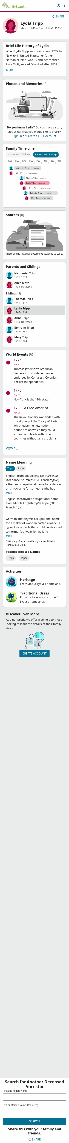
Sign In (17, 136)
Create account (34, 653)
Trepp (10, 558)
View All (12, 448)
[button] (34, 275)
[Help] (58, 5)
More (10, 70)
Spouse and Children (18, 154)
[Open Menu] (64, 5)
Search (34, 1121)
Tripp (10, 468)
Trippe (24, 558)
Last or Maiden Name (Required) (20, 1105)
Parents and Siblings (46, 154)
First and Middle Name (15, 1090)
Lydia (21, 468)
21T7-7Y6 (57, 28)
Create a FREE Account (41, 136)
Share (60, 16)
